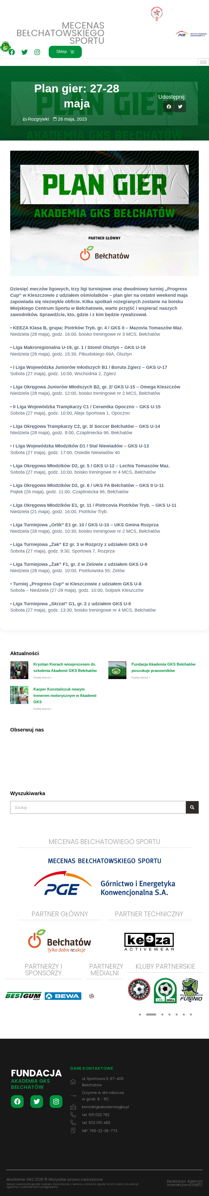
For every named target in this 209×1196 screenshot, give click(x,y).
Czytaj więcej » (42, 677)
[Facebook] (11, 52)
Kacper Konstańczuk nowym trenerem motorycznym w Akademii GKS (64, 695)
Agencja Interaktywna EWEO (185, 1183)
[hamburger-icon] (203, 62)
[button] (169, 106)
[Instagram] (37, 52)
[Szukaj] (192, 807)
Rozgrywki (38, 119)
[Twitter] (24, 52)
